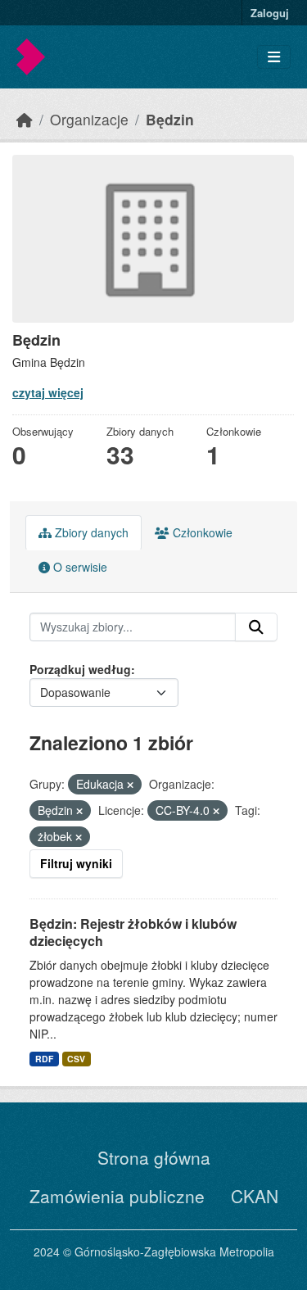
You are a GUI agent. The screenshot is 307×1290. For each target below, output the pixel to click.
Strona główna (153, 1157)
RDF (44, 1058)
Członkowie (201, 532)
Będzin (170, 119)
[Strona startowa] (24, 119)
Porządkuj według (80, 669)
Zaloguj (270, 12)
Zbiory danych (90, 532)
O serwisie (78, 567)
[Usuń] (130, 784)
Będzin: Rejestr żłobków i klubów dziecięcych (133, 932)
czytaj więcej (48, 392)
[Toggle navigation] (274, 57)
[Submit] (256, 627)
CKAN (254, 1196)
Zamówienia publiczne (117, 1196)
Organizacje (89, 119)
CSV (76, 1058)
